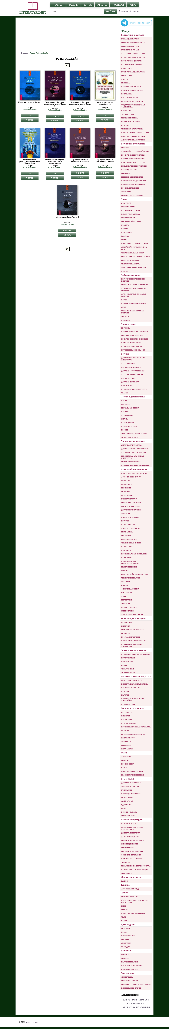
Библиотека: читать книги (136, 1007)
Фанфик (125, 921)
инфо (132, 4)
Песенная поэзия (129, 426)
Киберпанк (126, 68)
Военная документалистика (134, 684)
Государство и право (130, 506)
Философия (126, 593)
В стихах (125, 412)
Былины (125, 955)
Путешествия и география (133, 350)
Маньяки (125, 173)
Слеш (123, 307)
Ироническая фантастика (133, 57)
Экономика (126, 873)
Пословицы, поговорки (131, 966)
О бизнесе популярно (131, 855)
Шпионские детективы (132, 195)
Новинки (118, 4)
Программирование (130, 637)
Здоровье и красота (130, 786)
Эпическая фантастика (132, 129)
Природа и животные (131, 343)
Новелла (125, 225)
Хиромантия (127, 749)
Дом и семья (127, 778)
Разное (124, 881)
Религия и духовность (132, 708)
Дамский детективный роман (135, 151)
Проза (124, 199)
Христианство (128, 738)
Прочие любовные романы (133, 303)
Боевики (125, 148)
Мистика (125, 83)
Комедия (125, 760)
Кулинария (126, 790)
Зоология (125, 513)
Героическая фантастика (133, 42)
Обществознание (129, 539)
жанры (73, 4)
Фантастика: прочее (130, 122)
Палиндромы (127, 423)
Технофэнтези (128, 114)
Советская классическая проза (135, 256)
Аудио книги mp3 (136, 1003)
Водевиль (125, 928)
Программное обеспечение (133, 641)
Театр (123, 917)
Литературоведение (130, 528)
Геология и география (131, 502)
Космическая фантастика (133, 72)
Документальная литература (136, 676)
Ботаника (125, 492)
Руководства (127, 661)
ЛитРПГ (124, 79)
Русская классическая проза (134, 243)
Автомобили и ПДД (130, 889)
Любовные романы (130, 275)
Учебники (125, 582)
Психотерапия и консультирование (130, 562)
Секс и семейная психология (134, 574)
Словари (125, 665)
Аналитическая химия (132, 615)
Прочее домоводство (130, 794)
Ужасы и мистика (129, 118)
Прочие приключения (131, 346)
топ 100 (88, 4)
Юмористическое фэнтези (133, 136)
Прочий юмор (127, 764)
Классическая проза (130, 214)
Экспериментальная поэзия (134, 434)
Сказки (124, 393)
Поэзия (124, 430)
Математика (127, 532)
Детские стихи (128, 378)
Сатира (124, 768)
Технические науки (130, 578)
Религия (125, 730)
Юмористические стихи (132, 775)
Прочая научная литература (134, 554)
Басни (124, 401)
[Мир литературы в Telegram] (136, 26)
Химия (124, 596)
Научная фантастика (131, 86)
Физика (124, 585)
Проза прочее (127, 232)
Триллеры (126, 192)
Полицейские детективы (133, 184)
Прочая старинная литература (135, 465)
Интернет (125, 626)
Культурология (128, 524)
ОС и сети (125, 633)
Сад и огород (127, 801)
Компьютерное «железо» (132, 630)
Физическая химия (130, 589)
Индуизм (125, 716)
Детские (125, 353)
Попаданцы (126, 94)
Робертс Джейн (30, 110)
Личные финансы (129, 844)
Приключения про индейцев (134, 339)
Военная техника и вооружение (136, 984)
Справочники (127, 669)
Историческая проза (130, 210)
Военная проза (128, 207)
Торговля (125, 862)
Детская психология (131, 510)
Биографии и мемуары (131, 680)
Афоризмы (126, 203)
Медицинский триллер (132, 177)
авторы (102, 4)
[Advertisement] (67, 35)
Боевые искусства (129, 981)
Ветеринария (127, 495)
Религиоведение (129, 567)
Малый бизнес (128, 848)
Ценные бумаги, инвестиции (134, 870)
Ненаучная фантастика (132, 90)
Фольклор (126, 950)
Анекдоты (126, 757)
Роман (124, 240)
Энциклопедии (128, 672)
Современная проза (130, 260)
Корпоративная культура (132, 840)
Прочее (124, 892)
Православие (127, 719)
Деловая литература (131, 819)
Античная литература (131, 445)
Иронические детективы (132, 155)
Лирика (124, 419)
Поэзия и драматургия (133, 396)
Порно (124, 300)
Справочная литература (133, 650)
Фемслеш (125, 320)
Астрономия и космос (131, 477)
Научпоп (125, 695)
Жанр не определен (131, 877)
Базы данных (127, 622)
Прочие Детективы (130, 188)
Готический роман (130, 50)
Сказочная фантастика (132, 101)
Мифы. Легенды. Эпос (130, 462)
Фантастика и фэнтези (132, 35)
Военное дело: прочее (131, 988)
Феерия (124, 271)
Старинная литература (133, 441)
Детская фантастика (131, 367)
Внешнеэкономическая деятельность (132, 828)
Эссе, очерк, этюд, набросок (133, 267)
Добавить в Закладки (129, 11)
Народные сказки (129, 962)
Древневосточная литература (135, 449)
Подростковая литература (133, 913)
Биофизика (126, 484)
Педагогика (126, 546)
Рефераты (125, 571)
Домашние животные (131, 783)
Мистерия (125, 939)
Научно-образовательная (134, 469)
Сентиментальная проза (132, 253)
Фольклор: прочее (129, 969)
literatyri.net (31, 1022)
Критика (125, 691)
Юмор (124, 752)
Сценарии (126, 943)
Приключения (128, 324)
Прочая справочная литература (135, 654)
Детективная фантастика (133, 53)
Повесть (125, 229)
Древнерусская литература (133, 452)
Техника (125, 885)
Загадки (125, 958)
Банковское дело (129, 823)
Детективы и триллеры (133, 143)
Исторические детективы (133, 159)
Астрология (126, 712)
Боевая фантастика (130, 39)
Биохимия (126, 488)
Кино (123, 906)
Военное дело (128, 973)
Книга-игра (126, 385)
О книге (30, 115)
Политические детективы (133, 181)
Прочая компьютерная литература (131, 645)
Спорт (124, 808)
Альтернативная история (133, 140)
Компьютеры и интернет (133, 618)
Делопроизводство (130, 837)
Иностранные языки (130, 517)
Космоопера (126, 75)
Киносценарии (128, 936)
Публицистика (128, 704)
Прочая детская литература (134, 389)
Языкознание (127, 611)
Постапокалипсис (129, 97)
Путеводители (128, 658)
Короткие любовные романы (134, 285)
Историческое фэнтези (131, 64)
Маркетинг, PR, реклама (132, 851)
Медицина (126, 535)
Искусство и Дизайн (130, 688)
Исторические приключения (134, 332)
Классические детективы (133, 162)
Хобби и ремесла (129, 812)
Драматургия (127, 415)
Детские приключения (132, 374)
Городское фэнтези (130, 46)
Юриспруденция (129, 607)
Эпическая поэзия (129, 437)
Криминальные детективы (133, 166)
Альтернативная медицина (134, 473)
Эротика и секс (128, 816)
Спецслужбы (127, 977)
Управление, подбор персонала (135, 866)
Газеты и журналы (129, 897)
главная (58, 4)
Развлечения (127, 797)
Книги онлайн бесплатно (136, 999)
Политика (126, 550)
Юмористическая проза (132, 771)
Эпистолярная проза (130, 264)
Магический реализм (131, 221)
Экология (125, 604)
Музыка (124, 910)
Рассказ (125, 236)
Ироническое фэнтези (131, 61)
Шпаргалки (126, 600)
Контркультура (128, 218)
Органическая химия (131, 543)
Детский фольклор (130, 382)
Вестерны (125, 328)
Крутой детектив (129, 170)
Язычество (126, 745)
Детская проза (128, 363)
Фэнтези (125, 125)
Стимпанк (126, 111)
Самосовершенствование (133, 734)
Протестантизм (128, 723)
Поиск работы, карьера (131, 859)
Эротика (125, 316)
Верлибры (125, 404)
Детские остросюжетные (133, 371)
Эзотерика (126, 741)
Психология (127, 557)
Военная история (129, 499)
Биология (125, 481)
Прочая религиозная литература (136, 727)
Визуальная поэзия (130, 408)
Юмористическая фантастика (135, 133)
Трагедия (125, 947)
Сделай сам (126, 805)
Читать (29, 120)
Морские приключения (132, 335)
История (125, 521)
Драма (124, 932)
